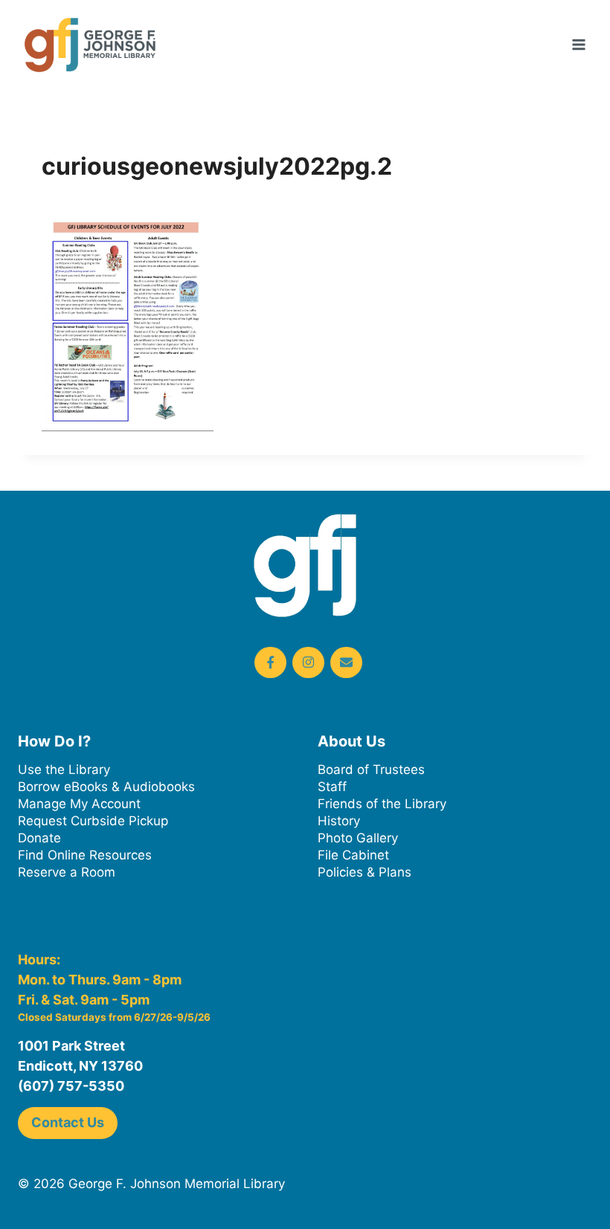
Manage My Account (79, 803)
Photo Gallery (358, 837)
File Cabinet (353, 855)
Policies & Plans (364, 872)
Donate (39, 837)
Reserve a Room (66, 872)
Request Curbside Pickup (93, 820)
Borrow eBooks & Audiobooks (106, 786)
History (339, 820)
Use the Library (64, 769)
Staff (332, 786)
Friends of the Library (382, 803)
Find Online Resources (85, 855)
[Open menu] (578, 44)
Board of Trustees (371, 769)
